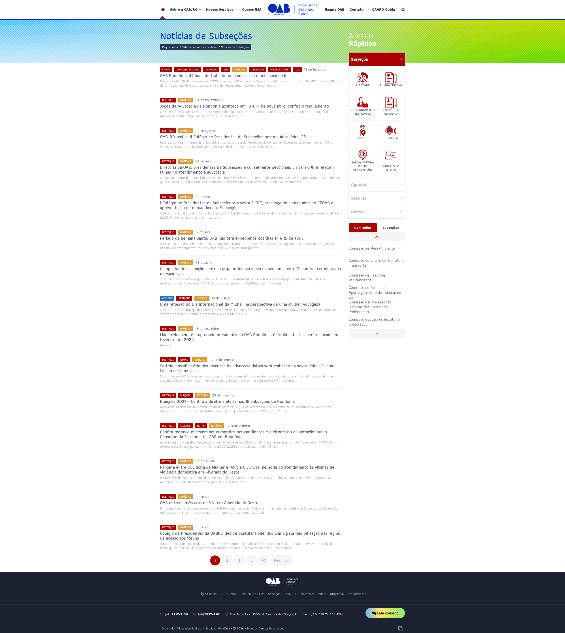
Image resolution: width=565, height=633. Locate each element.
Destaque (211, 69)
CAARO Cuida (383, 9)
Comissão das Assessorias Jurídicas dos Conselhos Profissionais (370, 307)
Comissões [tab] (362, 227)
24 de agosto (205, 130)
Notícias (212, 47)
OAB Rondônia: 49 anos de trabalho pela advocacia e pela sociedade (223, 75)
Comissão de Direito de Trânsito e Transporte (376, 262)
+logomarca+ (293, 9)
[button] (377, 236)
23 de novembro (224, 395)
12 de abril (203, 232)
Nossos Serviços (219, 9)
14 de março (221, 298)
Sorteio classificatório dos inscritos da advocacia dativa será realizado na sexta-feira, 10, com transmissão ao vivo (247, 368)
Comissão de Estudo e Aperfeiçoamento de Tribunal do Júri (375, 292)
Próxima (280, 560)
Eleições (185, 395)
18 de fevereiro (315, 69)
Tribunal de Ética (252, 594)
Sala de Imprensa (193, 47)
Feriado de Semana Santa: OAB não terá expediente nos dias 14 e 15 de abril (231, 238)
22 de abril (203, 496)
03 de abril (203, 527)
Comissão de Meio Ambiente (372, 248)
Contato (356, 9)
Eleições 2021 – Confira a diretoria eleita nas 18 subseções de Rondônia (227, 401)
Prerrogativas (279, 69)
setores (359, 198)
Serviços (274, 594)
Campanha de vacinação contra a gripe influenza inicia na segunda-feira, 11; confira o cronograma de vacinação (250, 271)
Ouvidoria (258, 69)
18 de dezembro (207, 328)
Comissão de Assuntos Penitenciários (367, 277)
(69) (176, 614)
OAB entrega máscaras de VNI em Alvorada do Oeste (209, 502)
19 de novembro (238, 425)
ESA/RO (290, 594)
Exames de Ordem (312, 594)
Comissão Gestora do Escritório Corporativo (374, 321)
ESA (226, 69)
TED (297, 69)
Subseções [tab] (390, 227)
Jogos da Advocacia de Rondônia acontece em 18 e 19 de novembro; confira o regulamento (244, 106)
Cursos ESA (252, 9)
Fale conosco (387, 613)
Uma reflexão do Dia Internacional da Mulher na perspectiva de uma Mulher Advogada (240, 304)
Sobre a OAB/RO (184, 9)
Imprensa (337, 594)
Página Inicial (170, 47)
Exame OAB (334, 9)
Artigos (167, 298)
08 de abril (203, 262)
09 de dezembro (221, 359)
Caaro (166, 69)
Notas (184, 360)
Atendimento (357, 594)
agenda (358, 184)
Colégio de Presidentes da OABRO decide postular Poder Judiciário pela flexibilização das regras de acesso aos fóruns (250, 535)
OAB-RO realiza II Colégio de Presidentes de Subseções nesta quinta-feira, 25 (233, 136)
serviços (359, 59)
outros (358, 211)
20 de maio (203, 196)
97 (264, 560)
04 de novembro (207, 100)
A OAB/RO (228, 594)
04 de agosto (205, 461)
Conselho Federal (188, 69)
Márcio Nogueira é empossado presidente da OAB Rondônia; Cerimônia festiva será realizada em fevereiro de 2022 (249, 337)
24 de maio (203, 161)
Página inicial (208, 594)
